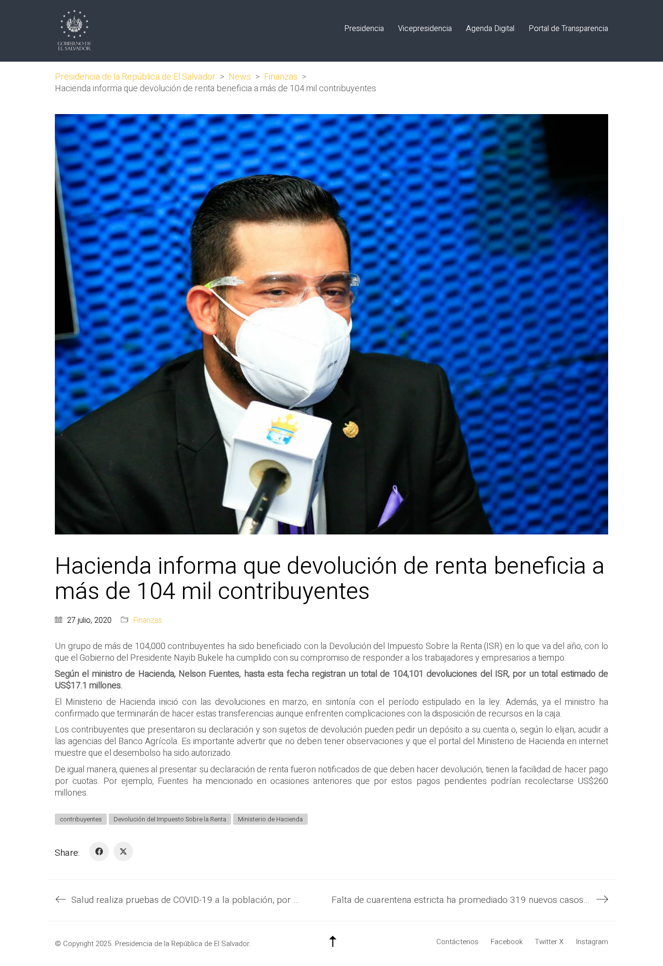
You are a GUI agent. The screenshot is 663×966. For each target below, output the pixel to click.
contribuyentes (81, 819)
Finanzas (147, 621)
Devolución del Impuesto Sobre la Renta (170, 819)
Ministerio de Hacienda (270, 819)
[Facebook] (99, 851)
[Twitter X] (123, 851)
